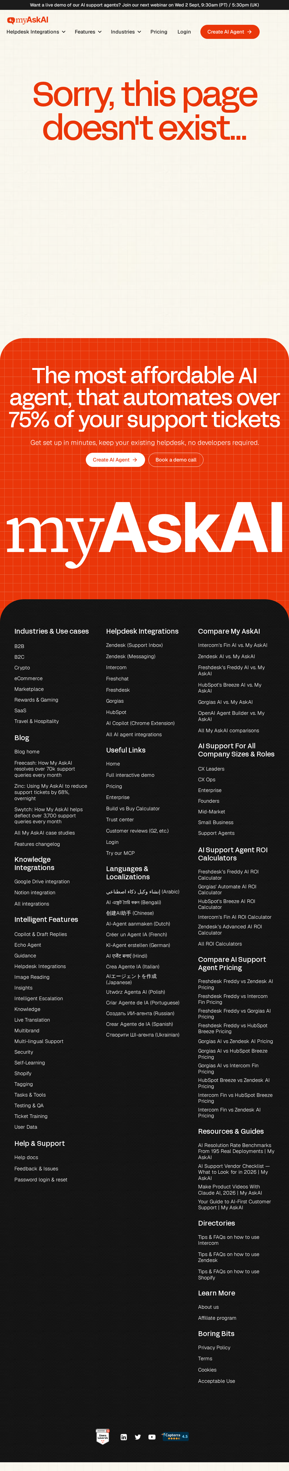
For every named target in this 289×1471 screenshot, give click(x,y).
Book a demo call (176, 459)
